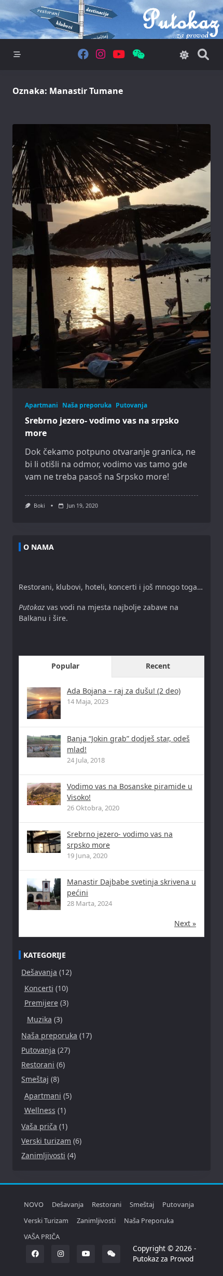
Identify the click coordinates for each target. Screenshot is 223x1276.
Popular (65, 666)
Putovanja (131, 405)
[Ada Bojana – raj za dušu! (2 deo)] (44, 704)
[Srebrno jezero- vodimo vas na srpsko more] (44, 842)
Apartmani (41, 405)
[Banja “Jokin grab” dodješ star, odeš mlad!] (44, 746)
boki (39, 505)
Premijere (41, 1003)
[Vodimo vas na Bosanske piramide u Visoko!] (44, 794)
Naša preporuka (87, 405)
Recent (158, 666)
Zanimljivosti (43, 1155)
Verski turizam (46, 1141)
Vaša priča (39, 1126)
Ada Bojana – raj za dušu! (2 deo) (123, 691)
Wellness (39, 1110)
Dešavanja (39, 972)
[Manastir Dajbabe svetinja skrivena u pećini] (44, 895)
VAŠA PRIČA (42, 1236)
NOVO (34, 1204)
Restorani (37, 1064)
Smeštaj (35, 1079)
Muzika (39, 1019)
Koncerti (38, 988)
